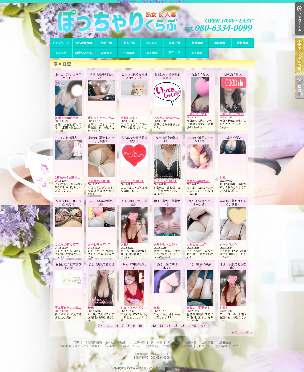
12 (154, 325)
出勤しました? (196, 244)
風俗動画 (220, 43)
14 (168, 325)
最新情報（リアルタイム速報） (242, 43)
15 (175, 325)
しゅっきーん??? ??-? (136, 307)
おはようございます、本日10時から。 (178, 181)
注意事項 (129, 53)
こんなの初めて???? (68, 244)
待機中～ (93, 307)
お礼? (124, 244)
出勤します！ (129, 117)
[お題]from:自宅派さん (69, 117)
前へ (100, 325)
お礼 (222, 177)
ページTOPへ (243, 332)
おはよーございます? (135, 181)
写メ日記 (151, 43)
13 (161, 325)
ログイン (238, 346)
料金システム (83, 53)
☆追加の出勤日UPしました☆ (107, 181)
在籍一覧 (174, 43)
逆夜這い (106, 53)
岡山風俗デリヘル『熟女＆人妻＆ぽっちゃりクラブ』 (152, 20)
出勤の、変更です (198, 307)
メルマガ (61, 53)
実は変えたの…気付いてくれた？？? (79, 307)
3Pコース (174, 53)
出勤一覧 (106, 43)
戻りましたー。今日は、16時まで (110, 117)
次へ (203, 325)
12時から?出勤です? (68, 177)
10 (140, 325)
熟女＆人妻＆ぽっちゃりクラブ (147, 368)
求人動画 (151, 53)
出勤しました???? (232, 114)
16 (182, 325)
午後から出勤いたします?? (204, 181)
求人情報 (197, 53)
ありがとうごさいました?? (171, 244)
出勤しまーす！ (197, 114)
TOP (61, 43)
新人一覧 (129, 43)
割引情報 (197, 43)
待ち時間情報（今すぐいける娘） (83, 43)
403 (194, 325)
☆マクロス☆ (228, 244)
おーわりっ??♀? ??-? (102, 244)
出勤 (157, 307)
